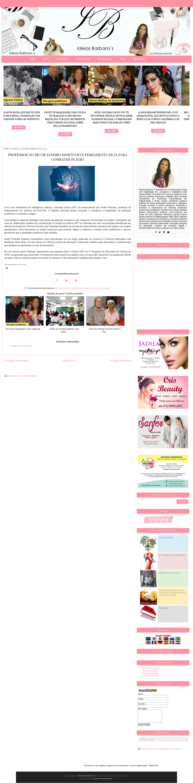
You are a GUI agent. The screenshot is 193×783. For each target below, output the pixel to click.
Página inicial (68, 360)
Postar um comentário (21, 346)
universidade (104, 288)
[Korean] (154, 639)
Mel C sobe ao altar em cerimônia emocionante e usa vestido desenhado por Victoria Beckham (166, 116)
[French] (154, 643)
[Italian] (172, 643)
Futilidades (164, 608)
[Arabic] (148, 639)
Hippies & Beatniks (150, 673)
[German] (160, 643)
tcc (91, 288)
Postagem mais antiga (120, 360)
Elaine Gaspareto (103, 779)
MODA (46, 59)
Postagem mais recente (16, 360)
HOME (32, 59)
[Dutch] (177, 643)
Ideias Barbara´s (87, 776)
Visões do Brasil (166, 537)
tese (95, 288)
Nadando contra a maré (169, 573)
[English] (148, 643)
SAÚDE (122, 59)
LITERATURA (62, 59)
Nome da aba (20, 2)
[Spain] (166, 643)
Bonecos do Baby (150, 671)
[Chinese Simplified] (166, 639)
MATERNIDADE (83, 59)
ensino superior (71, 288)
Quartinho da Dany (150, 675)
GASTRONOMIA (104, 59)
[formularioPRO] (148, 692)
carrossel (26, 129)
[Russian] (172, 639)
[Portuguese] (177, 639)
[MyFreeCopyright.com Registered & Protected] (159, 749)
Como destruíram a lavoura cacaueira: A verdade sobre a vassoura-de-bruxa (172, 592)
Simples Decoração (151, 668)
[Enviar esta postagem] (6, 267)
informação (84, 288)
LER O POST (27, 134)
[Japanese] (160, 639)
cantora (119, 126)
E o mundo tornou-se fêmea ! (172, 555)
